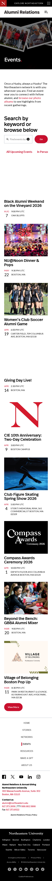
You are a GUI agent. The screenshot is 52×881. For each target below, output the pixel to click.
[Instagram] (31, 869)
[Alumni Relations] (22, 12)
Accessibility (11, 862)
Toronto (31, 849)
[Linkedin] (26, 869)
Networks (27, 737)
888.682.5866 (28, 806)
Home (27, 723)
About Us (26, 765)
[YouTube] (20, 869)
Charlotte (37, 840)
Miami (4, 845)
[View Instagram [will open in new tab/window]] (38, 777)
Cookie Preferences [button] (26, 876)
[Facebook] (9, 869)
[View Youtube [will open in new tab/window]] (21, 777)
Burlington (25, 840)
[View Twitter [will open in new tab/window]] (13, 777)
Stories (26, 730)
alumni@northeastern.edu (15, 803)
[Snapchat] (37, 869)
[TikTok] (42, 869)
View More (13, 707)
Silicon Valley (19, 849)
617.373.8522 (12, 809)
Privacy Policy (36, 858)
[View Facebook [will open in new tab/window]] (4, 777)
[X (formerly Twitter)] (15, 869)
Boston (16, 840)
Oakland (36, 845)
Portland (46, 845)
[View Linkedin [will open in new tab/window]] (30, 777)
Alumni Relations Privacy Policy (24, 814)
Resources (26, 751)
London (46, 840)
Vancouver (41, 849)
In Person (43, 151)
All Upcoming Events (19, 151)
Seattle (9, 849)
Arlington (6, 840)
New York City (24, 845)
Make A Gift (26, 758)
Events (27, 744)
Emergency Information (17, 858)
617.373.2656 (8, 806)
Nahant (13, 845)
